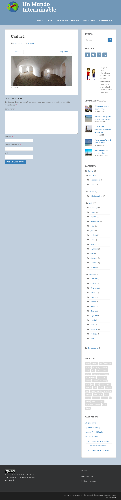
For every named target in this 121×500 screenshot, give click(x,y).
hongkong (103, 381)
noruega (89, 394)
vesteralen (89, 405)
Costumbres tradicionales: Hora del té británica (103, 130)
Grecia (93, 306)
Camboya (94, 207)
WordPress (112, 498)
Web (6, 153)
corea (105, 371)
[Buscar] (110, 40)
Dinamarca (95, 288)
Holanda (94, 311)
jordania (89, 388)
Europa (92, 274)
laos (95, 388)
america (94, 364)
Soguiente (64, 52)
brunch (88, 367)
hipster (88, 381)
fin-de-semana (91, 377)
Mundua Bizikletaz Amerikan (98, 441)
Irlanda (93, 320)
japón (108, 384)
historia (95, 381)
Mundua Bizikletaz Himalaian (99, 450)
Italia (92, 325)
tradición (95, 401)
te (110, 398)
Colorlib (104, 495)
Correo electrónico (13, 145)
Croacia (93, 283)
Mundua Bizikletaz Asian (97, 446)
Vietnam (94, 267)
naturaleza (107, 391)
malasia (108, 388)
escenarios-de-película (100, 374)
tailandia (104, 398)
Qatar (93, 253)
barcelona (107, 364)
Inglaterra (94, 315)
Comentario (10, 109)
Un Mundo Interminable (72, 495)
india (87, 384)
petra (106, 394)
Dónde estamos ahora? (58, 21)
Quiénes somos (106, 21)
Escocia (93, 292)
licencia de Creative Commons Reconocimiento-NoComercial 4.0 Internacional (20, 477)
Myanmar (94, 249)
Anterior (18, 52)
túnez (102, 401)
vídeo (104, 405)
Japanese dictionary (92, 427)
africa (88, 364)
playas (88, 398)
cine (93, 371)
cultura (88, 374)
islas (97, 384)
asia (100, 364)
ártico (88, 408)
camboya (104, 367)
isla (92, 384)
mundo (99, 391)
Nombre (9, 136)
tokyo (88, 401)
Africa (91, 175)
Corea (93, 212)
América (92, 191)
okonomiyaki (98, 394)
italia (102, 384)
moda (93, 391)
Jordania (94, 235)
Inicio (41, 21)
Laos (92, 240)
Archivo (76, 21)
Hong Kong (95, 221)
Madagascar (95, 180)
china (87, 371)
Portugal (94, 334)
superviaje (95, 398)
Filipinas (94, 217)
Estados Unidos (96, 196)
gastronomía (102, 377)
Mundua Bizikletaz (92, 436)
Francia (93, 302)
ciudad (98, 371)
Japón (93, 230)
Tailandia (94, 262)
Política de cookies (88, 481)
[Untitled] (41, 71)
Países (90, 171)
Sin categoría (93, 348)
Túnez (93, 184)
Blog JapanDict (90, 423)
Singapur (94, 258)
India (92, 226)
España (93, 297)
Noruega (94, 329)
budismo (96, 367)
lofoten (101, 388)
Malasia (93, 244)
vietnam (97, 405)
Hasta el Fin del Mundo (94, 432)
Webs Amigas (90, 21)
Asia (91, 203)
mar (87, 391)
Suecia (93, 338)
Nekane (31, 43)
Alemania (94, 279)
